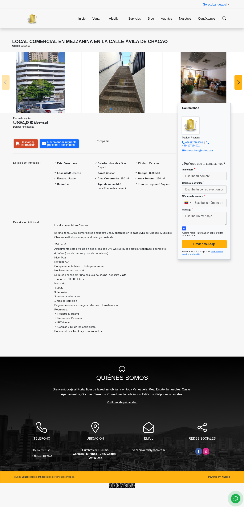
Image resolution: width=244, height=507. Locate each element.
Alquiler (114, 18)
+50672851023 (42, 450)
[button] (111, 109)
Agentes (166, 18)
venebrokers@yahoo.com (199, 150)
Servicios (134, 18)
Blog (151, 18)
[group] (40, 82)
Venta (96, 18)
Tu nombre (188, 169)
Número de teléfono (193, 196)
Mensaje (187, 209)
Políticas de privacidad (122, 402)
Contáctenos (206, 18)
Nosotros (185, 18)
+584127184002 (194, 142)
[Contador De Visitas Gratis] (122, 485)
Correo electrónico (193, 182)
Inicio (82, 18)
